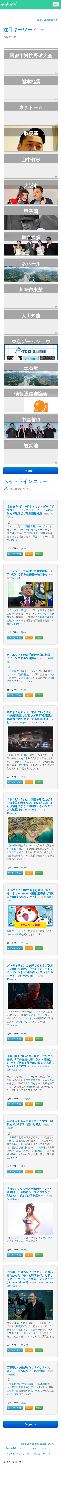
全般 (23, 689)
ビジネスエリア (37, 1011)
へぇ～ (29, 553)
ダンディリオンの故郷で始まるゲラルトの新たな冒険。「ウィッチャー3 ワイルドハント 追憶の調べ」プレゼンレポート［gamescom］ (30, 970)
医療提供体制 (19, 1147)
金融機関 (42, 617)
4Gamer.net (12, 812)
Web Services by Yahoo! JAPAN (38, 1443)
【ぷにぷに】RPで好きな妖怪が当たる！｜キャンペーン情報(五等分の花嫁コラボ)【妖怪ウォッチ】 (30, 893)
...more (13, 539)
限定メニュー (40, 536)
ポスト (12, 1140)
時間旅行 (21, 1326)
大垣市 (10, 1390)
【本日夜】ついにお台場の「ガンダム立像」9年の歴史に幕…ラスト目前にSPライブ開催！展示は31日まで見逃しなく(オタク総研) (30, 1061)
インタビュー (30, 1329)
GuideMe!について (15, 1448)
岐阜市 (24, 754)
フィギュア (22, 1241)
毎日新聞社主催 (20, 1387)
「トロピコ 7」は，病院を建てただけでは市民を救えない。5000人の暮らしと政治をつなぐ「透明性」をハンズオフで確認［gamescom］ (30, 804)
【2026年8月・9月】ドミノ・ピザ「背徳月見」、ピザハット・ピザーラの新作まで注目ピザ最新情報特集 (30, 510)
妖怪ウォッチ (14, 931)
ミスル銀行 (24, 677)
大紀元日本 (15, 577)
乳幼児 (24, 1144)
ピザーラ (23, 529)
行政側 (41, 1147)
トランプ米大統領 (16, 610)
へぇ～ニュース (38, 1448)
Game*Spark (13, 1198)
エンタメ (25, 1098)
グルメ (24, 548)
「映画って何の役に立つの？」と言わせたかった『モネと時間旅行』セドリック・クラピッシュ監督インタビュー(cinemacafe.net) (30, 1277)
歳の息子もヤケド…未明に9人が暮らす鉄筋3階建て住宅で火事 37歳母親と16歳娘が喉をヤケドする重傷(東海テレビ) (30, 717)
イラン (34, 610)
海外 (23, 632)
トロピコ (16, 848)
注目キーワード (20, 29)
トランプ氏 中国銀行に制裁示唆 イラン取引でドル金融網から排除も (30, 572)
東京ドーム (34, 1390)
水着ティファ (38, 1237)
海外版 (12, 845)
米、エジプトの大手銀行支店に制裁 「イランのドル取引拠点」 (30, 656)
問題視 (38, 1150)
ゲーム (24, 867)
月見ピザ (11, 529)
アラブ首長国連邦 (21, 674)
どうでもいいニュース (17, 1454)
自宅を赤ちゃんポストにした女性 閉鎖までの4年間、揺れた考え (30, 1122)
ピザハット (46, 526)
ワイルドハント (23, 1018)
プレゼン (23, 1021)
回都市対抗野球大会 (25, 1383)
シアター (33, 1014)
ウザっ (39, 553)
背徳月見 (30, 526)
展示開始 (32, 1086)
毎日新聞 (11, 1374)
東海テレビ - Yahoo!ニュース (33, 722)
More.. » (30, 470)
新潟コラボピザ (38, 529)
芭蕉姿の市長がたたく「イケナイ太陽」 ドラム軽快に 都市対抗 (28, 1369)
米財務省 (14, 671)
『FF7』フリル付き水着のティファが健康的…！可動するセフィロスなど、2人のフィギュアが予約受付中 (30, 1192)
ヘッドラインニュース (25, 484)
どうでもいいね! (15, 553)
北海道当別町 (16, 1137)
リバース (19, 1237)
